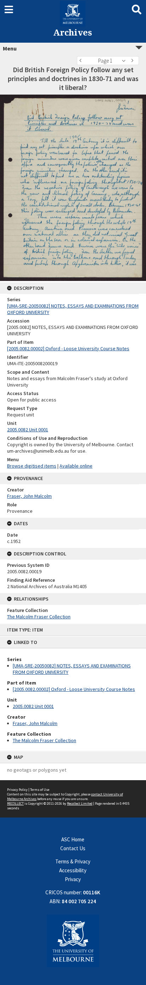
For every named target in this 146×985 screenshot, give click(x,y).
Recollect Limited (79, 803)
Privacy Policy (17, 789)
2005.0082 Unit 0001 (33, 706)
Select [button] (125, 61)
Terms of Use (39, 789)
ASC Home (72, 839)
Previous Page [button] (82, 61)
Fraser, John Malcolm (35, 723)
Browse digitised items (31, 466)
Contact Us (72, 848)
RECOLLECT (15, 803)
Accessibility (72, 870)
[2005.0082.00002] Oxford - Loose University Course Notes (74, 689)
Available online (76, 466)
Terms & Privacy (72, 861)
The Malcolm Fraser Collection (44, 740)
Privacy (73, 879)
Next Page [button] (134, 61)
